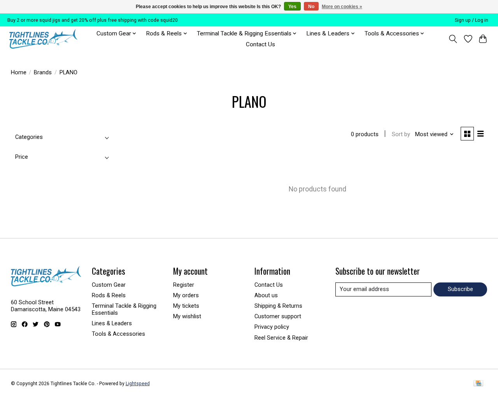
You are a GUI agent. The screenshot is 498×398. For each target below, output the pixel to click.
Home (18, 72)
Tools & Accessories (118, 333)
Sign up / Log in (471, 20)
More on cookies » (342, 6)
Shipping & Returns (278, 305)
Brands (43, 72)
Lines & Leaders (112, 323)
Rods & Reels (109, 295)
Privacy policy (271, 326)
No (311, 6)
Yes (292, 6)
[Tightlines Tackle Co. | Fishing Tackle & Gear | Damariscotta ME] (43, 39)
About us (266, 295)
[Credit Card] (478, 383)
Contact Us (260, 44)
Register (183, 284)
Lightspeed (138, 383)
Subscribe (460, 289)
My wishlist (187, 316)
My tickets (186, 305)
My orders (186, 295)
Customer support (277, 316)
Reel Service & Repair (281, 337)
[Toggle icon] (452, 39)
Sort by (401, 134)
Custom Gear (109, 284)
